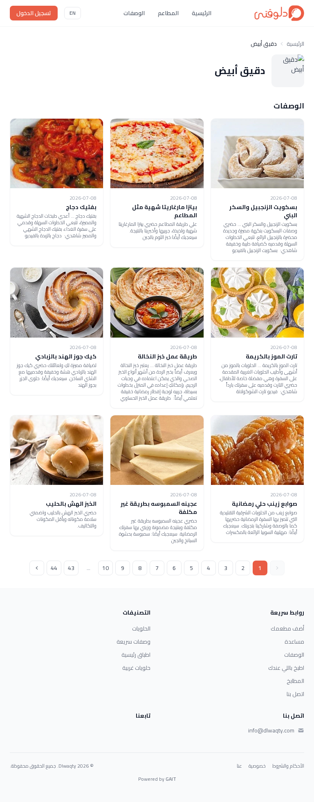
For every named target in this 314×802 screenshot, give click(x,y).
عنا (239, 766)
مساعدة (294, 641)
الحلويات (141, 628)
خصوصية (257, 766)
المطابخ (295, 681)
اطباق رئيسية (135, 654)
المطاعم (168, 13)
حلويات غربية (136, 667)
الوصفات (134, 13)
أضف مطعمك (287, 628)
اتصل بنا (295, 694)
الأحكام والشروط (288, 766)
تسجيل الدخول (33, 13)
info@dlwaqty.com (271, 730)
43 (71, 568)
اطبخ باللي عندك (286, 667)
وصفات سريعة (133, 641)
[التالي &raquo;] (36, 568)
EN (73, 13)
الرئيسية (201, 13)
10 (105, 568)
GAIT (171, 779)
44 (54, 568)
